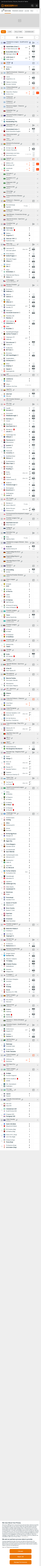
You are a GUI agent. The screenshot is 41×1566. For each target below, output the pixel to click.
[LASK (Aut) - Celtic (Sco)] (19, 58)
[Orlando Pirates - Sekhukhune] (19, 965)
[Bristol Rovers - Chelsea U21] (19, 509)
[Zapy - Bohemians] (19, 270)
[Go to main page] (11, 5)
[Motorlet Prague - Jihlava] (19, 260)
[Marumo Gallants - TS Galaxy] (19, 959)
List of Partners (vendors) (10, 1547)
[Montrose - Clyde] (19, 893)
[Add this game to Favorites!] (1, 47)
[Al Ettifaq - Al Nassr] (19, 803)
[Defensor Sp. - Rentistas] (19, 1060)
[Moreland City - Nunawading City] (19, 120)
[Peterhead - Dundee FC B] (19, 898)
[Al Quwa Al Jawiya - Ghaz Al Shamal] (19, 606)
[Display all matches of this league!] (37, 98)
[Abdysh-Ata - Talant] (19, 645)
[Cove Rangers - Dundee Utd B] (19, 845)
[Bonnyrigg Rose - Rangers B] (19, 834)
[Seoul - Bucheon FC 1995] (19, 990)
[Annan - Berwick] (19, 829)
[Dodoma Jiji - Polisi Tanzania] (19, 1050)
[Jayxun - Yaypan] (19, 1094)
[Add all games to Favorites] (1, 42)
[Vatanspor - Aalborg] (19, 338)
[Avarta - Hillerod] (19, 300)
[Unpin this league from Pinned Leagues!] (30, 42)
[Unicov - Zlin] (19, 265)
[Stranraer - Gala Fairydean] (19, 919)
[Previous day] (2, 37)
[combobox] (19, 37)
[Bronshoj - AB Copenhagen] (19, 354)
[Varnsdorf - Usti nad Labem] (19, 249)
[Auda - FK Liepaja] (19, 655)
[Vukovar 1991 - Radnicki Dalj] (19, 239)
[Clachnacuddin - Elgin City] (19, 840)
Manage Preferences (20, 1562)
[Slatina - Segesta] (19, 234)
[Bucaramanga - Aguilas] (19, 205)
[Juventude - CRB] (19, 169)
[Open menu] (36, 5)
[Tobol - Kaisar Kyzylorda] (19, 616)
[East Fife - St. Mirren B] (19, 866)
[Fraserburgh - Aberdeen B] (19, 877)
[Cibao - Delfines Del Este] (19, 385)
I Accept (20, 1551)
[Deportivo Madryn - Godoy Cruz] (19, 92)
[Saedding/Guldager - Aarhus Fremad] (19, 332)
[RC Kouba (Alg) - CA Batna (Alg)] (19, 1130)
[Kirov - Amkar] (19, 762)
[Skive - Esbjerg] (19, 364)
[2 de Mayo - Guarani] (19, 704)
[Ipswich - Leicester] (19, 446)
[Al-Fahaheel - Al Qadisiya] (19, 635)
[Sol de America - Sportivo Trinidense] (19, 719)
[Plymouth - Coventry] (19, 451)
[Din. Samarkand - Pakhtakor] (19, 1085)
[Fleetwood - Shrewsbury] (19, 441)
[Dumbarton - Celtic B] (19, 861)
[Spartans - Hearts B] (19, 914)
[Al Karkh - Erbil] (19, 585)
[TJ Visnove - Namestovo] (19, 944)
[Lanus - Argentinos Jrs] (19, 77)
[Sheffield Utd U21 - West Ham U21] (19, 523)
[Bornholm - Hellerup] (19, 290)
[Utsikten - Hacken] (19, 1035)
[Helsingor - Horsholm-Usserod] (19, 311)
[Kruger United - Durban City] (19, 954)
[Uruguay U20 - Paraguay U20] (19, 1115)
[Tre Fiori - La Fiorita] (19, 783)
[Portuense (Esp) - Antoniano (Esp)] (19, 1146)
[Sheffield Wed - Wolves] (19, 457)
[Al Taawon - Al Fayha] (19, 798)
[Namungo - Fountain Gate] (19, 1045)
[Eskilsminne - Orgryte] (19, 1030)
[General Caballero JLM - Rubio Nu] (19, 713)
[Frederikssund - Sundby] (19, 306)
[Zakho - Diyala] (19, 595)
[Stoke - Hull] (19, 473)
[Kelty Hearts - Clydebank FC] (19, 887)
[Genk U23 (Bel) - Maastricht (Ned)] (19, 1125)
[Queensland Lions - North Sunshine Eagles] (19, 130)
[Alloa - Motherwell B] (19, 824)
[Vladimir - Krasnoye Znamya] (19, 773)
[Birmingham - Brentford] (19, 489)
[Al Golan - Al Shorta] (19, 590)
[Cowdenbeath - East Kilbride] (19, 850)
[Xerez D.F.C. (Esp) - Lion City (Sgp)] (19, 1135)
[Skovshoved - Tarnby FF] (19, 343)
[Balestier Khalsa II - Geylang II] (19, 929)
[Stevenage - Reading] (19, 467)
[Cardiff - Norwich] (19, 409)
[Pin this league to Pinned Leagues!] (25, 73)
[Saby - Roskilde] (19, 327)
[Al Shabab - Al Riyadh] (19, 809)
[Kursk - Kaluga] (19, 757)
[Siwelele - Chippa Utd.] (19, 970)
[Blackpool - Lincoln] (19, 430)
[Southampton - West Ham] (19, 462)
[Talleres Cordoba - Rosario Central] (19, 83)
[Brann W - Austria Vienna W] (19, 547)
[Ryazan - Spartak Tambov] (19, 768)
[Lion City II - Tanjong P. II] (19, 935)
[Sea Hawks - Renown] (19, 1000)
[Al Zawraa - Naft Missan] (19, 601)
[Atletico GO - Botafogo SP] (19, 164)
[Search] (32, 5)
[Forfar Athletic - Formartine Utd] (19, 872)
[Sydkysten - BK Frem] (19, 348)
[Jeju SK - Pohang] (19, 985)
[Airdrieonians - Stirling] (19, 818)
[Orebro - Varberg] (19, 1010)
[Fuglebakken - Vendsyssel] (19, 359)
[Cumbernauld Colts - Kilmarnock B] (19, 856)
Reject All (20, 1556)
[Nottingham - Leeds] (19, 494)
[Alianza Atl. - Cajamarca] (19, 729)
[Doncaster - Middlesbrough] (19, 414)
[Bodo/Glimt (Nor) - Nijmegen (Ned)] (19, 53)
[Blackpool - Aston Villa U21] (19, 504)
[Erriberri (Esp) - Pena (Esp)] (19, 1141)
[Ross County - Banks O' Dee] (19, 909)
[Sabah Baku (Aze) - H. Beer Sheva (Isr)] (19, 47)
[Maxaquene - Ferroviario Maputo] (19, 684)
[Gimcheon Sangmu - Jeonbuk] (19, 980)
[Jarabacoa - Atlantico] (19, 379)
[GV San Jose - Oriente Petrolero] (19, 149)
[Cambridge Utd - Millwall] (19, 435)
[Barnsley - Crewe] (19, 419)
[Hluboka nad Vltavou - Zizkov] (19, 276)
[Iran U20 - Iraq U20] (19, 1104)
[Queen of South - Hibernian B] (19, 903)
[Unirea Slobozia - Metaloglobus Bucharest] (19, 747)
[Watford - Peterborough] (19, 483)
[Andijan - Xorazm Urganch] (19, 1074)
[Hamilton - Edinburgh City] (19, 882)
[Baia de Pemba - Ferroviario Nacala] (19, 679)
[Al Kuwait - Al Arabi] (19, 630)
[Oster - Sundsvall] (19, 1015)
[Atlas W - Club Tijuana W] (19, 669)
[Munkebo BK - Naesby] (19, 316)
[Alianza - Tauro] (19, 694)
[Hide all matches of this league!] (37, 43)
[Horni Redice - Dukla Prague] (19, 254)
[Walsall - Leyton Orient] (19, 478)
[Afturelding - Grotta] (19, 570)
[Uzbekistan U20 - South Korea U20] (19, 1110)
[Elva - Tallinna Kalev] (19, 538)
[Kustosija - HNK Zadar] (19, 229)
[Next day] (36, 37)
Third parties (24, 1536)
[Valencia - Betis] (19, 68)
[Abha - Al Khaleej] (19, 793)
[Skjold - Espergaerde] (19, 370)
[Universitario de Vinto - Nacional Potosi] (19, 154)
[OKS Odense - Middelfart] (19, 322)
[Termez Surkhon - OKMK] (19, 1079)
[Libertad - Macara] (19, 395)
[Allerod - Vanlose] (19, 295)
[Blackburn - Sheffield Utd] (19, 425)
